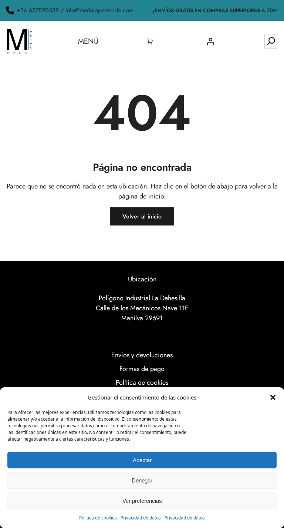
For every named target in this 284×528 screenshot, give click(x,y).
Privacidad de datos (141, 518)
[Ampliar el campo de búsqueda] (271, 41)
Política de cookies (98, 518)
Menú (88, 41)
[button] (273, 397)
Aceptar (142, 460)
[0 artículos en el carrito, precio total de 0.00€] (149, 41)
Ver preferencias (142, 501)
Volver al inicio (142, 216)
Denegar (142, 480)
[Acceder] (210, 41)
